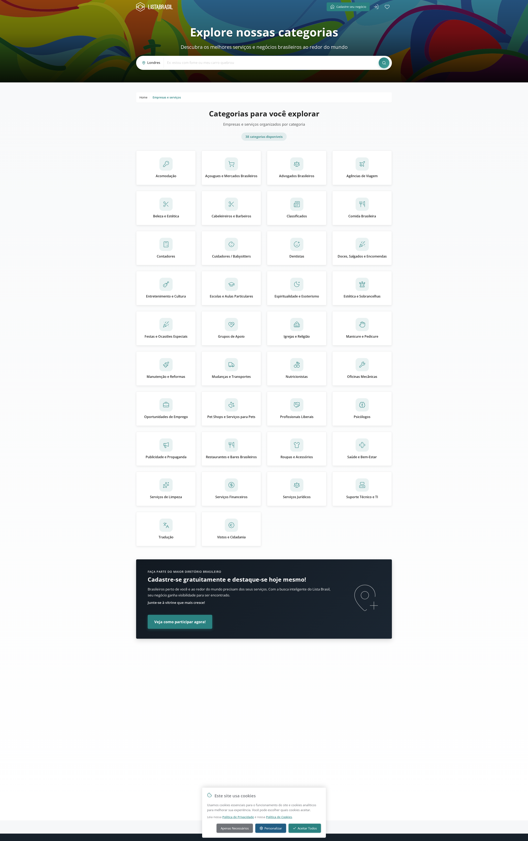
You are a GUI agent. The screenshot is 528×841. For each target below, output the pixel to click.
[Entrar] (376, 7)
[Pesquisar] (384, 62)
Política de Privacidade (238, 817)
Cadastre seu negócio (351, 7)
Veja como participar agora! (180, 621)
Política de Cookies (279, 817)
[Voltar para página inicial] (155, 7)
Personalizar (273, 828)
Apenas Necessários (235, 828)
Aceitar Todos (307, 828)
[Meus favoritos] (387, 7)
